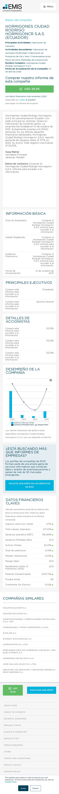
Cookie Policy (12, 772)
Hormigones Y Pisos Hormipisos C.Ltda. (26, 627)
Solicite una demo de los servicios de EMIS (29, 485)
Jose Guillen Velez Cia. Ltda (19, 664)
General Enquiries (15, 719)
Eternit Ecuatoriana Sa (17, 639)
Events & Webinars (15, 732)
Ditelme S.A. (9, 633)
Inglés (22, 100)
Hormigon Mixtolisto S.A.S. (18, 658)
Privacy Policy (12, 765)
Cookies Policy (10, 782)
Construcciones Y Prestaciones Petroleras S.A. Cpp (29, 620)
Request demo (12, 725)
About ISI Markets (14, 712)
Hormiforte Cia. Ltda (15, 645)
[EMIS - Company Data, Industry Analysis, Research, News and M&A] (12, 8)
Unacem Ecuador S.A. (15, 614)
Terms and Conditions (17, 758)
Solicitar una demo (41, 690)
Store (7, 752)
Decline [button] (36, 788)
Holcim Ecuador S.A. (15, 608)
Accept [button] (23, 788)
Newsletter (11, 739)
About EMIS (10, 706)
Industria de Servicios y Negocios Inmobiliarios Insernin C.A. (29, 671)
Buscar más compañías (18, 20)
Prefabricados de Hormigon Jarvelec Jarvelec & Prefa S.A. (29, 651)
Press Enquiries (13, 745)
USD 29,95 (31, 89)
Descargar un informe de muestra (21, 103)
